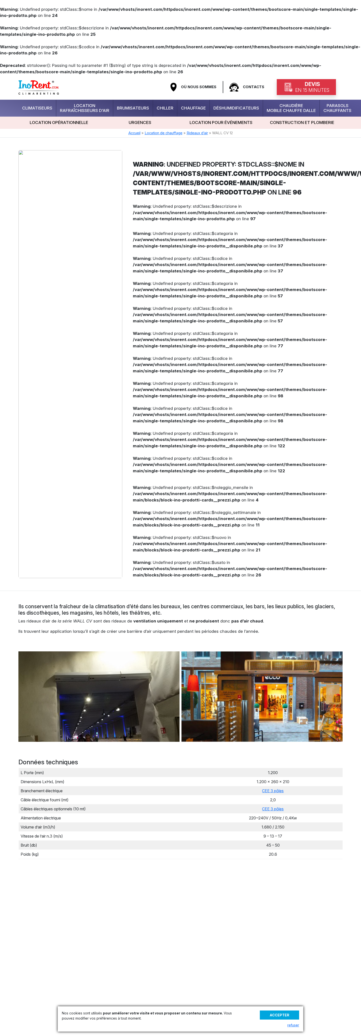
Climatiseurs (37, 108)
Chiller (165, 108)
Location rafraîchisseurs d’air (84, 108)
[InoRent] (38, 87)
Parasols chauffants (337, 108)
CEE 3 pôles (273, 790)
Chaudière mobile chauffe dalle (291, 108)
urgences (140, 122)
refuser (293, 1025)
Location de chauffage (163, 133)
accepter (279, 1015)
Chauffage (193, 108)
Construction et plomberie (302, 122)
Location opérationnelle (59, 122)
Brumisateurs (133, 108)
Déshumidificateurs (236, 108)
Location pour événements (221, 122)
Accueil (134, 133)
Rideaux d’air (197, 133)
